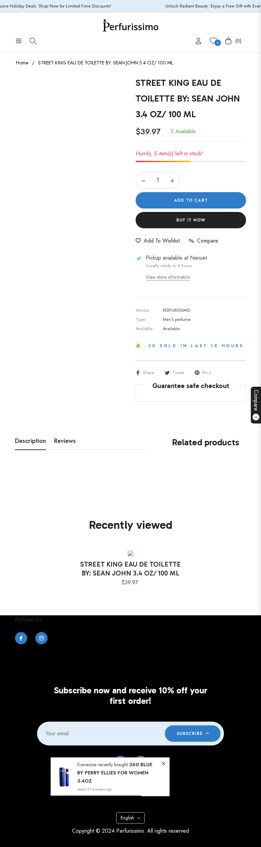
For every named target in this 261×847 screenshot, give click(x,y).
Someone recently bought (103, 764)
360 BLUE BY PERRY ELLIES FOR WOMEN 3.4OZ (114, 772)
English (127, 817)
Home (22, 62)
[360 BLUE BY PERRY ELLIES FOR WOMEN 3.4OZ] (64, 777)
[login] (198, 41)
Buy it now (190, 220)
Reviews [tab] (65, 441)
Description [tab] (30, 441)
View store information (168, 277)
